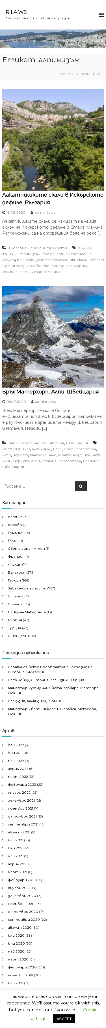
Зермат (20, 455)
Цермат (21, 461)
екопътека (81, 254)
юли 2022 (16, 745)
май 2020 (16, 951)
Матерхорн (70, 461)
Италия (56, 443)
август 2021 (19, 832)
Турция (14, 628)
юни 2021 (15, 848)
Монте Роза (69, 455)
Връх (6, 455)
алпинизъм (29, 254)
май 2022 (16, 761)
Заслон (8, 260)
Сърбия (15, 620)
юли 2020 (16, 935)
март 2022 (18, 776)
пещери (59, 266)
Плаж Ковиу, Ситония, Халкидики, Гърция (46, 680)
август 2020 (20, 927)
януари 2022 (19, 792)
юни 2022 (16, 753)
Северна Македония (27, 612)
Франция (16, 556)
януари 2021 (19, 888)
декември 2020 (22, 896)
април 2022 (18, 768)
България (18, 248)
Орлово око (38, 266)
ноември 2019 (20, 975)
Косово (15, 525)
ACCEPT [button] (64, 1018)
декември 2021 (21, 800)
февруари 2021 (21, 880)
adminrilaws (44, 212)
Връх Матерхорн (80, 449)
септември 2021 (23, 824)
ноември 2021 (20, 808)
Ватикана (17, 517)
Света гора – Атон (26, 548)
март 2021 (17, 872)
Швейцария (77, 443)
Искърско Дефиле (33, 260)
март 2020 (18, 959)
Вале (57, 449)
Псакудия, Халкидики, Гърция (34, 701)
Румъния (15, 532)
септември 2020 (24, 919)
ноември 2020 (21, 903)
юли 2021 (15, 840)
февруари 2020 (22, 967)
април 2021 (17, 864)
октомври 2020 (23, 911)
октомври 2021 (22, 816)
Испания (15, 596)
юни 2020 (16, 943)
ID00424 (10, 254)
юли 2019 (15, 983)
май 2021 (15, 856)
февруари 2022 (22, 784)
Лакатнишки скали (69, 260)
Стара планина (46, 271)
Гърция (14, 580)
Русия (13, 540)
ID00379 (22, 449)
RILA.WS (16, 12)
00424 (85, 248)
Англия (14, 564)
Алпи (35, 461)
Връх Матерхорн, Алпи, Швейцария (50, 392)
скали (25, 271)
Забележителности (48, 248)
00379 (7, 449)
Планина (10, 271)
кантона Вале (43, 455)
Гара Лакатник (55, 254)
